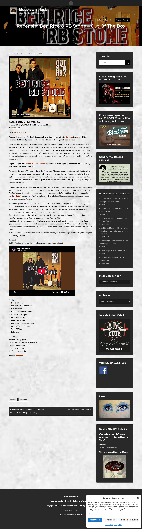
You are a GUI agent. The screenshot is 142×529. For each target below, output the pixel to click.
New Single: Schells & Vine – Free (114, 250)
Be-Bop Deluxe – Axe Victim (78, 409)
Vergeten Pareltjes (122, 20)
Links (99, 20)
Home (41, 20)
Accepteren (95, 520)
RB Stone (19, 356)
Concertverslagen (75, 20)
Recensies (50, 20)
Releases (61, 20)
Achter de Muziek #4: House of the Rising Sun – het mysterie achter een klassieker (113, 231)
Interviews (89, 20)
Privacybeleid (118, 525)
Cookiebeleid (109, 525)
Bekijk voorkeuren (128, 520)
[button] (138, 498)
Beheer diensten (94, 514)
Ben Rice (13, 400)
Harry (16, 53)
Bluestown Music (33, 9)
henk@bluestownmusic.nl (109, 447)
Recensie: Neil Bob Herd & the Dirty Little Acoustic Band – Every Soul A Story (27, 411)
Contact (108, 20)
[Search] (127, 62)
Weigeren (110, 520)
